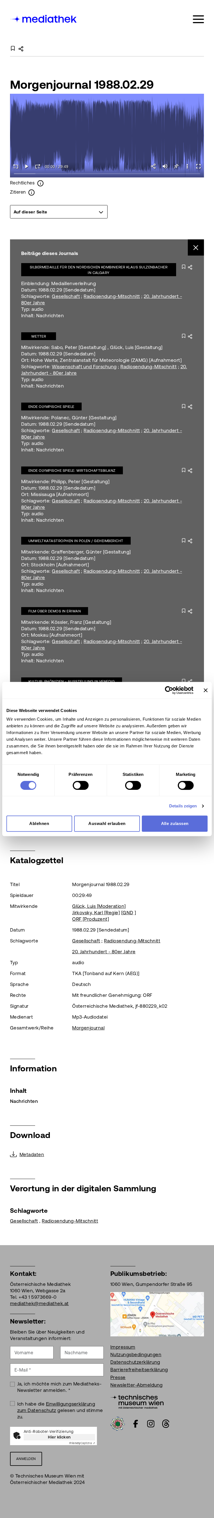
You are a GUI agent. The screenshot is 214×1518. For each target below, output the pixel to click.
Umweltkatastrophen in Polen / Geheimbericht (75, 541)
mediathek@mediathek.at (39, 1303)
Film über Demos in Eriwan (54, 611)
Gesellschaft (66, 296)
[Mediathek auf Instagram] (151, 1424)
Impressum (122, 1347)
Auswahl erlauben (107, 823)
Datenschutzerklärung (135, 1362)
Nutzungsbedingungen (135, 1354)
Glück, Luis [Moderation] (99, 906)
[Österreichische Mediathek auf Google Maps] (157, 1314)
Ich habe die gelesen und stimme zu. (60, 1410)
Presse (118, 1377)
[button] (187, 166)
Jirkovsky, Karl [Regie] (96, 912)
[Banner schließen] (206, 690)
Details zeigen (183, 805)
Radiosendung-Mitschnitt (112, 296)
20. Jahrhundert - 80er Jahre (103, 951)
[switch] (81, 785)
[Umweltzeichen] (117, 1423)
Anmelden (26, 1459)
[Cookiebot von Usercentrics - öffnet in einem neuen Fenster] (169, 690)
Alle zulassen (175, 823)
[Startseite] (43, 18)
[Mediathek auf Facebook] (136, 1423)
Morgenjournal (88, 1028)
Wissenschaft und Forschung (84, 366)
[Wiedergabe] (26, 166)
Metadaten (32, 1154)
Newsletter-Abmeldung (136, 1385)
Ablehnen (39, 823)
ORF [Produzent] (90, 919)
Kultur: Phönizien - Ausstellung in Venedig (71, 681)
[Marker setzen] (176, 166)
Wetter (38, 336)
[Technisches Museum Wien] (137, 1401)
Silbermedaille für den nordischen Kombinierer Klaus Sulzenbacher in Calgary (99, 270)
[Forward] (37, 166)
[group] (59, 211)
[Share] (153, 166)
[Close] (196, 247)
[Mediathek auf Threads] (166, 1424)
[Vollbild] (198, 166)
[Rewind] (15, 166)
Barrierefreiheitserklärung (139, 1369)
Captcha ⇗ (82, 1443)
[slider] (107, 173)
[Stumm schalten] (165, 166)
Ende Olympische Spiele (51, 407)
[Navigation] (198, 19)
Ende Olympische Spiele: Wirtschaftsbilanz (72, 470)
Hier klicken (59, 1437)
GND (128, 912)
